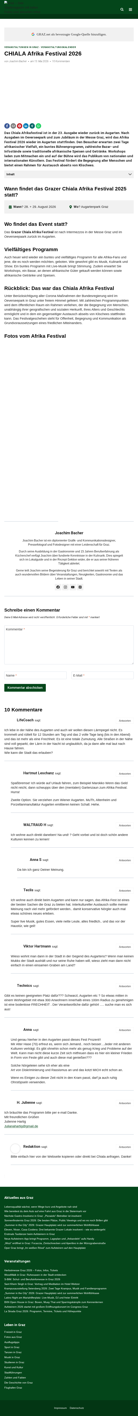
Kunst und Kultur (13, 1367)
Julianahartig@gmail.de (21, 1126)
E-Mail (78, 675)
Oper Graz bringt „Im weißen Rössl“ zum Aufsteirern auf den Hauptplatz (45, 1247)
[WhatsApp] (38, 126)
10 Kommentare (61, 61)
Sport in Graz (11, 1347)
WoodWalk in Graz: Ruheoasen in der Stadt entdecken (35, 1274)
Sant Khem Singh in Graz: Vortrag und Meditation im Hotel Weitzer (42, 1284)
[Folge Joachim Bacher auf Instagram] (65, 587)
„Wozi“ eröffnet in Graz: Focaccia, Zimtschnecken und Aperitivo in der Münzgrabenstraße (55, 1243)
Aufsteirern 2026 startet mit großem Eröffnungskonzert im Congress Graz (46, 1306)
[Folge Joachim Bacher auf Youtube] (73, 587)
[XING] (32, 126)
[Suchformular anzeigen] (122, 9)
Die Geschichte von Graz (18, 1382)
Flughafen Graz (13, 1387)
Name (11, 675)
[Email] (13, 126)
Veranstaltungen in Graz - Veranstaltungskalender (40, 47)
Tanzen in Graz (13, 1352)
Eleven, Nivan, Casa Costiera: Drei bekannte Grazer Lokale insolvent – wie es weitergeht (54, 1229)
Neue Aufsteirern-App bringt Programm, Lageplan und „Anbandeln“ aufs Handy (49, 1238)
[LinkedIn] (26, 126)
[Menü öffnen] (130, 9)
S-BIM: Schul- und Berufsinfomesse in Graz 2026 (32, 1279)
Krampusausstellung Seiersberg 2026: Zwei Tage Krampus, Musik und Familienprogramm (55, 1288)
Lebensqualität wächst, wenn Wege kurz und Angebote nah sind (40, 1206)
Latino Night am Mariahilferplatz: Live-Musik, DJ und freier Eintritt (41, 1297)
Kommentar (15, 629)
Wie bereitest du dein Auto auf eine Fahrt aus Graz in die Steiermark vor (45, 1211)
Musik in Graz (12, 1357)
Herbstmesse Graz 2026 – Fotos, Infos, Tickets (31, 1270)
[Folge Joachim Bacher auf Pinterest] (80, 587)
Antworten (125, 720)
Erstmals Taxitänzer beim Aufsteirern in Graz (29, 1234)
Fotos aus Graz (13, 1337)
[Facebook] (7, 126)
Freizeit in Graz (13, 1331)
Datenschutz (77, 1407)
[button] (72, 382)
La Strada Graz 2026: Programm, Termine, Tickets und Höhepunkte (42, 1311)
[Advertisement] (69, 91)
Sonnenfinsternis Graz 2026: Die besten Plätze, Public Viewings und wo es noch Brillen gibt (56, 1220)
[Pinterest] (19, 126)
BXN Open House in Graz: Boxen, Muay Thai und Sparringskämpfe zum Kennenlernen (53, 1302)
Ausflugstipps (11, 1342)
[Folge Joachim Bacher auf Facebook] (58, 587)
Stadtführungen (13, 1372)
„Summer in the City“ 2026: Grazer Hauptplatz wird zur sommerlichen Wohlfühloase (51, 1225)
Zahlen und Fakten (15, 1377)
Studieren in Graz (14, 1362)
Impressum (60, 1407)
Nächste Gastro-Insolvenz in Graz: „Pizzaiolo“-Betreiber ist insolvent (42, 1215)
